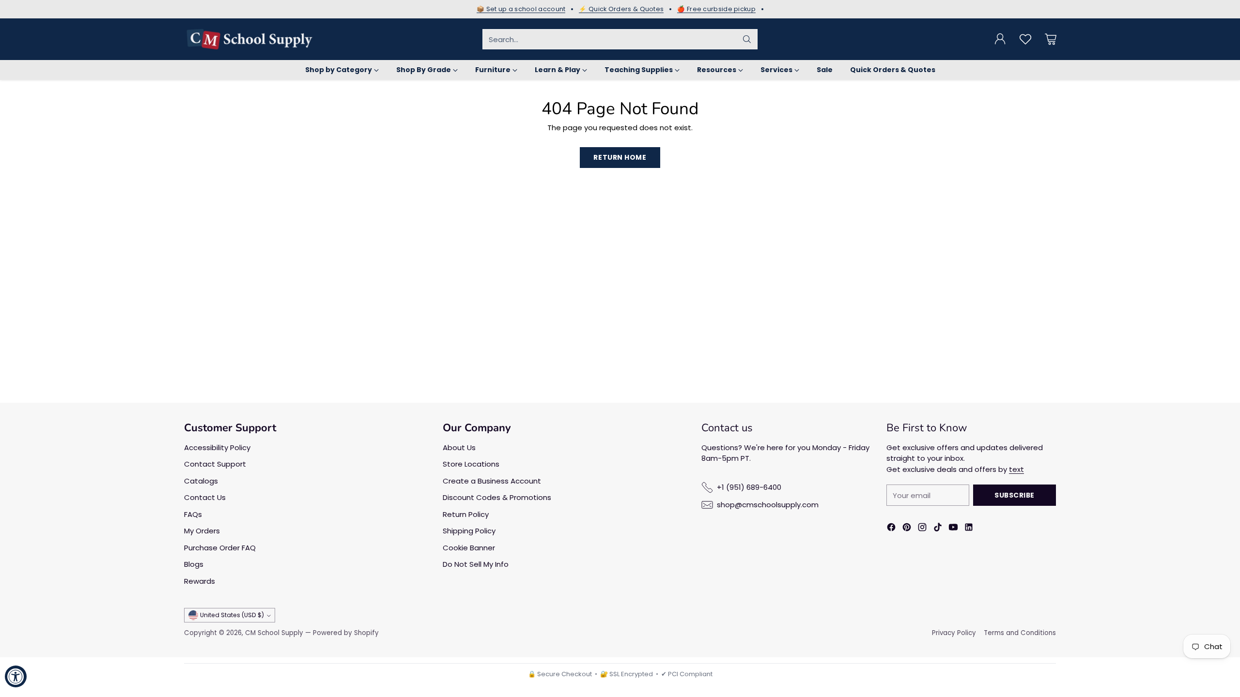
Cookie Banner (469, 548)
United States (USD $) (232, 615)
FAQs (193, 514)
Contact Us (205, 497)
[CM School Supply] (249, 39)
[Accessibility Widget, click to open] (16, 676)
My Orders (202, 531)
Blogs (193, 564)
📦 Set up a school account (521, 9)
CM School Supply (274, 632)
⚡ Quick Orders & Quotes (621, 9)
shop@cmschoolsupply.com (768, 505)
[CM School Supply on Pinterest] (907, 528)
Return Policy (466, 514)
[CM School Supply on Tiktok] (938, 528)
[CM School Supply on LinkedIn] (969, 528)
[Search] (747, 39)
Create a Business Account (492, 481)
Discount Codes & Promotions (497, 497)
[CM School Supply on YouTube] (953, 528)
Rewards (199, 581)
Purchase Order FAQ (220, 548)
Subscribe (1014, 495)
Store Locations (471, 464)
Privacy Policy (954, 632)
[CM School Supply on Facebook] (891, 528)
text (1016, 469)
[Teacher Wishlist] (1025, 39)
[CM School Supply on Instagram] (922, 528)
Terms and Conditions (1020, 632)
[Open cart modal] (1050, 39)
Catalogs (201, 481)
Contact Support (215, 464)
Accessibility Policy (217, 447)
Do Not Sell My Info (476, 564)
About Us (459, 447)
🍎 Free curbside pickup (716, 9)
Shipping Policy (469, 531)
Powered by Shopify (346, 632)
